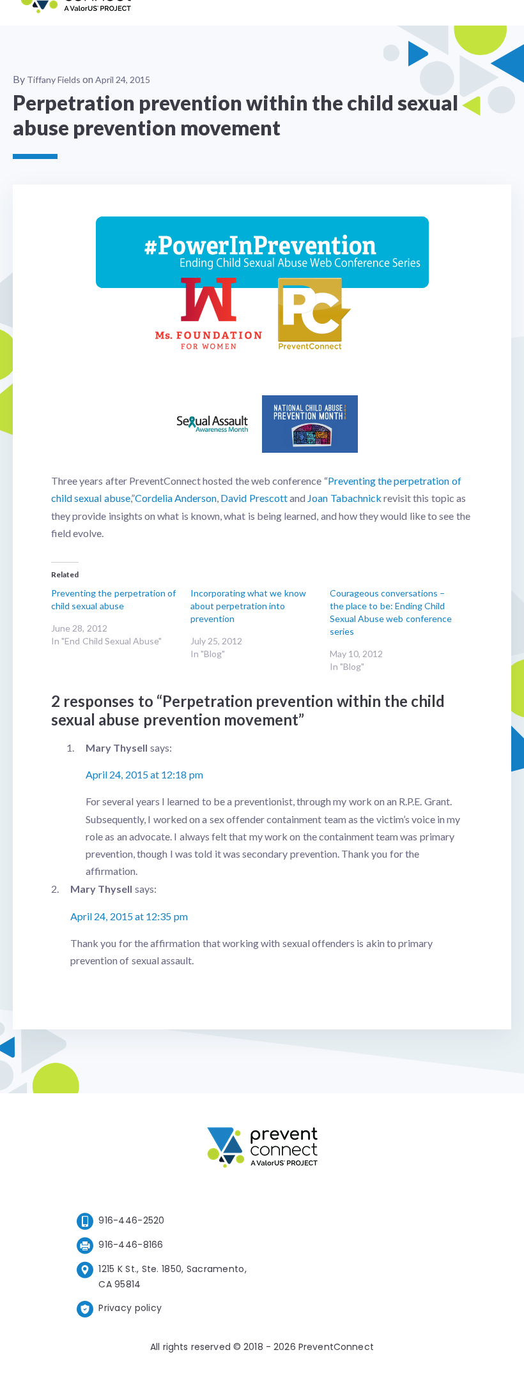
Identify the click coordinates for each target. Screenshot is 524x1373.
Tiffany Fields (54, 79)
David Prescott (253, 498)
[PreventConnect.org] (76, 12)
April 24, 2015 (122, 79)
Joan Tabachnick (344, 498)
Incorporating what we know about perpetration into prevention (248, 606)
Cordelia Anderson (176, 498)
